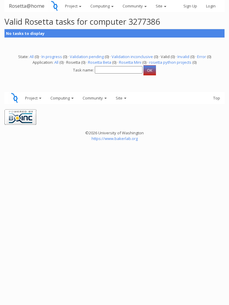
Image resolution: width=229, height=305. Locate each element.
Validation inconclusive (132, 56)
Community (133, 6)
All (32, 56)
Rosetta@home (26, 5)
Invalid (183, 56)
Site (159, 6)
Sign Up (190, 6)
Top (216, 98)
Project (71, 6)
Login (211, 6)
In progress (51, 56)
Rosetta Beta (99, 62)
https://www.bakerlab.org (115, 138)
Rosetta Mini (130, 62)
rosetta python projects (170, 62)
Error (201, 56)
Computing (100, 6)
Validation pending (87, 56)
